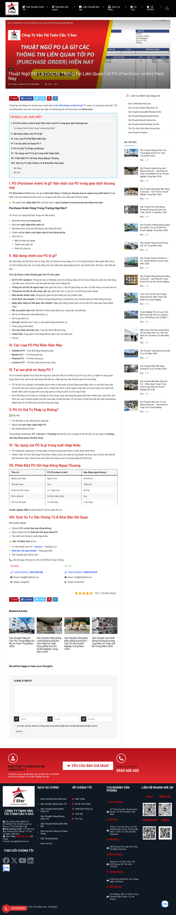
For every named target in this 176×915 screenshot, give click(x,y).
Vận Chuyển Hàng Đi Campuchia (142, 120)
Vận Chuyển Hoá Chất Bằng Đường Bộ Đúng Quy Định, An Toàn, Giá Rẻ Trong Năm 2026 (103, 642)
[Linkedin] (30, 860)
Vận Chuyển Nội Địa (89, 8)
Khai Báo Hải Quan (60, 8)
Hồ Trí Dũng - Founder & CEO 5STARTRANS (23, 84)
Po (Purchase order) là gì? (69, 105)
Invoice (38, 546)
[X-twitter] (14, 860)
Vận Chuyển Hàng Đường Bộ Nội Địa (143, 116)
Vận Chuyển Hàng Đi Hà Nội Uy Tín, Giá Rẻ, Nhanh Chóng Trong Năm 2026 (154, 261)
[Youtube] (22, 860)
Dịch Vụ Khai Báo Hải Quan (139, 104)
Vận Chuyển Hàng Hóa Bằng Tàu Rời (143, 124)
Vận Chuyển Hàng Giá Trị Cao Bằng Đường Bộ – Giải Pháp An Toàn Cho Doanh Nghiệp (154, 404)
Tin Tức (134, 8)
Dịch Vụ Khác (114, 8)
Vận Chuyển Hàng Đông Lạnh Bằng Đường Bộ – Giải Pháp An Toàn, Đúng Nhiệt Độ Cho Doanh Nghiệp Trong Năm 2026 (49, 645)
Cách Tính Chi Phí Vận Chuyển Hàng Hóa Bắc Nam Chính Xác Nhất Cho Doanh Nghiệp (153, 297)
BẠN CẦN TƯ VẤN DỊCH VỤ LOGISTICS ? (26, 768)
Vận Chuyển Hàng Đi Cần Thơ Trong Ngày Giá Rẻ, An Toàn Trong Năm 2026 (21, 642)
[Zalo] (6, 867)
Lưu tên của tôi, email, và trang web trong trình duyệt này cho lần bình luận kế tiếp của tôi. (57, 726)
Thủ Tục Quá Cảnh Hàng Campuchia (144, 128)
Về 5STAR (150, 8)
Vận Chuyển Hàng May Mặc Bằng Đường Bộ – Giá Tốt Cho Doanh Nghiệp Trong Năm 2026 (76, 643)
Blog (9, 23)
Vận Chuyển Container (137, 132)
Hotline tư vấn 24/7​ (126, 766)
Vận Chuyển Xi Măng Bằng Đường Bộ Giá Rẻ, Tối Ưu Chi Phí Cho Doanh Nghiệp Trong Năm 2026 (155, 227)
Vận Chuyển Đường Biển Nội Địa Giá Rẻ (144, 112)
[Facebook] (6, 860)
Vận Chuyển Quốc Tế (33, 8)
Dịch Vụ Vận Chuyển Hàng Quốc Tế (143, 108)
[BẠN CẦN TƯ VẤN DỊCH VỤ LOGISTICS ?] (13, 758)
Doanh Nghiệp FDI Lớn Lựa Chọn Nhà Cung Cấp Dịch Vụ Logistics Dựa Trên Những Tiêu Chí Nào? (154, 315)
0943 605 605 (23, 836)
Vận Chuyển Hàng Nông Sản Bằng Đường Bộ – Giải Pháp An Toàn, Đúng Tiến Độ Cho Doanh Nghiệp (155, 279)
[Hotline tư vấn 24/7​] (121, 758)
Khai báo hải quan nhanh (24, 550)
